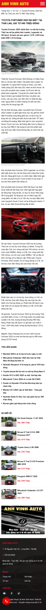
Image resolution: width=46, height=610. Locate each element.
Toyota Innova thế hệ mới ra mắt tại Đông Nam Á (24, 371)
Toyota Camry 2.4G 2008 (27, 447)
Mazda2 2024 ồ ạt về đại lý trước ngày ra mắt (22, 354)
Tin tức (5, 581)
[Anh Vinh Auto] (15, 3)
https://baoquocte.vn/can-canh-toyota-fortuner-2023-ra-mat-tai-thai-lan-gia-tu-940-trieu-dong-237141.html (22, 336)
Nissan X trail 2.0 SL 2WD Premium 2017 (28, 433)
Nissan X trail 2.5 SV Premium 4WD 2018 (30, 462)
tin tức (15, 11)
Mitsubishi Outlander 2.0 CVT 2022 (30, 491)
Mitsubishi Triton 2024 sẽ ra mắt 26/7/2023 (21, 379)
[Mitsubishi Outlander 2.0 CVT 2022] (8, 494)
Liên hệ (27, 581)
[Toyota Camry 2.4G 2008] (8, 451)
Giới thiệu (28, 577)
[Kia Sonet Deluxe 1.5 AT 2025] (8, 422)
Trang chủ (7, 577)
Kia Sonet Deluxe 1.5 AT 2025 (30, 418)
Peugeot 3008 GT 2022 (27, 476)
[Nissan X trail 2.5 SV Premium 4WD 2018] (8, 465)
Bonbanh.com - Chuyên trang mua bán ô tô (23, 602)
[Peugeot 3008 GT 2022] (8, 480)
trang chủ (5, 11)
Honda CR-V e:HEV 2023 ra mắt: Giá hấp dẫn (22, 375)
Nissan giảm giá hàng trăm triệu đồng (19, 403)
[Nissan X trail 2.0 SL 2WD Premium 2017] (8, 436)
